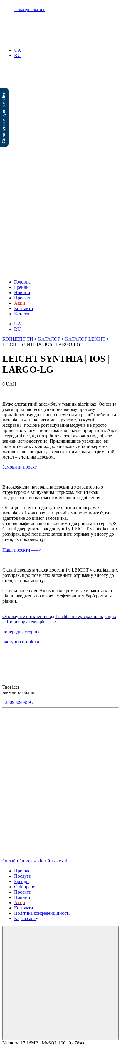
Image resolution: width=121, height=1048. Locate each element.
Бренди (21, 287)
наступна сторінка (20, 641)
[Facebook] (17, 740)
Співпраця (24, 886)
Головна (22, 281)
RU (17, 55)
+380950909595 (17, 702)
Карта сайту (26, 918)
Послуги (22, 876)
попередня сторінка (22, 631)
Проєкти (22, 297)
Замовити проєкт (19, 466)
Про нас (22, 870)
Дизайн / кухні (52, 860)
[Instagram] (78, 740)
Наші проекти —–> (21, 549)
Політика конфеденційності (42, 913)
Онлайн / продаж (19, 860)
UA (17, 50)
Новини (22, 292)
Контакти (23, 308)
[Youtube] (47, 740)
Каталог (22, 313)
